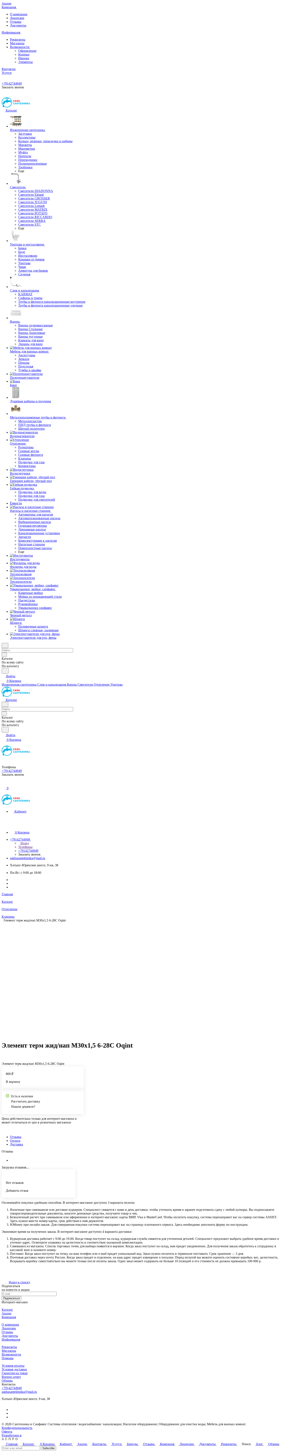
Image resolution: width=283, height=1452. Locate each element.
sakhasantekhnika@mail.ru (27, 858)
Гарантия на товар (15, 1373)
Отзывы (15, 21)
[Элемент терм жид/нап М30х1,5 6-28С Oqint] (138, 979)
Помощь (7, 1358)
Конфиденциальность (17, 1428)
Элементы (25, 62)
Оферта (7, 1431)
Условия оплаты (13, 1365)
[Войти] (3, 783)
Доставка (16, 1144)
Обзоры (7, 1380)
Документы (18, 25)
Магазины (17, 43)
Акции (6, 1313)
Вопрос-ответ (11, 1377)
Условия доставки (14, 1369)
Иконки (23, 58)
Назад (24, 843)
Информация (11, 1339)
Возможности (20, 47)
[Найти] (5, 671)
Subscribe (48, 1448)
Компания (9, 1317)
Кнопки (23, 54)
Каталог (7, 1309)
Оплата (15, 1140)
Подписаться (11, 1298)
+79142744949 (12, 83)
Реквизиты (17, 39)
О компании (18, 14)
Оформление (27, 50)
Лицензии (17, 18)
